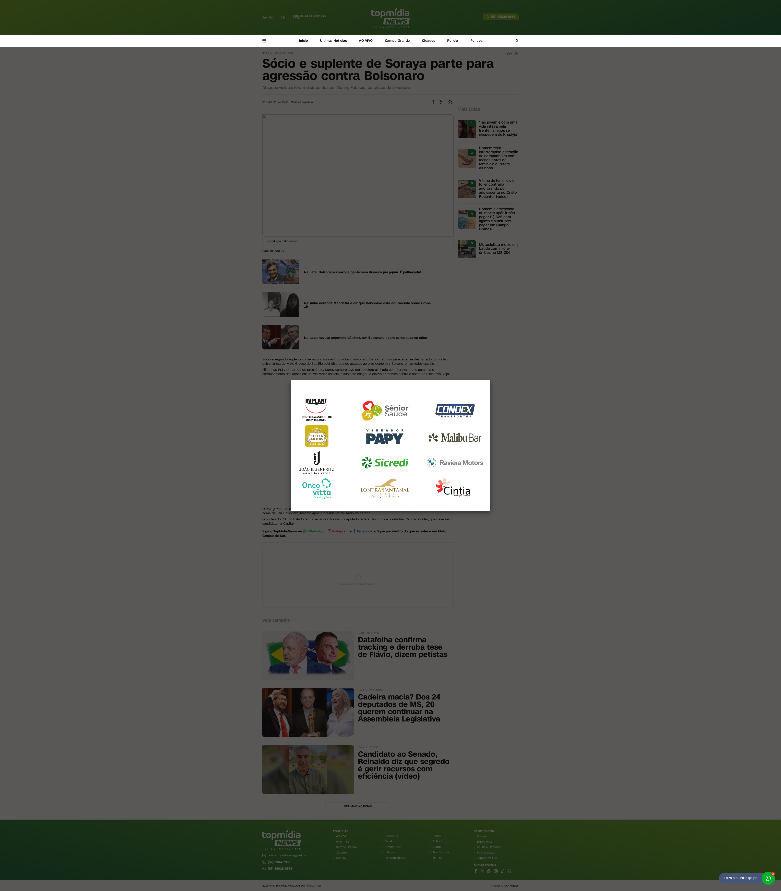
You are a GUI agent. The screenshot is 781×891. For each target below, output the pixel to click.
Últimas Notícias (333, 40)
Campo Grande (397, 40)
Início (303, 40)
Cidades (428, 40)
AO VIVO (366, 40)
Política (476, 40)
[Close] (490, 380)
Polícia (452, 40)
